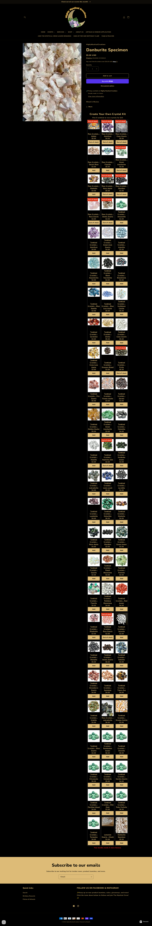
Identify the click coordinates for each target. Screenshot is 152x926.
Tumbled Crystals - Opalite (94, 570)
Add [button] (93, 170)
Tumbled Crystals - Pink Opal (107, 804)
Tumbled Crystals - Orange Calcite (121, 717)
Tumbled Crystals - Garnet (122, 396)
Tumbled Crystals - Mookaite (122, 513)
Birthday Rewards (29, 896)
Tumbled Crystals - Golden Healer (94, 426)
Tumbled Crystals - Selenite (122, 629)
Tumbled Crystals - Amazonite (122, 214)
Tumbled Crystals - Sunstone (108, 687)
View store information (96, 96)
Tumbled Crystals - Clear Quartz (122, 334)
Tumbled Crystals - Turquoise (94, 834)
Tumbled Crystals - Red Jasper (121, 600)
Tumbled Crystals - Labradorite (93, 485)
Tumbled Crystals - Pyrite (122, 365)
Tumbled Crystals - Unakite (94, 717)
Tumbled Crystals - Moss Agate (93, 542)
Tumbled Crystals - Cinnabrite (108, 776)
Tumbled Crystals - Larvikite (122, 485)
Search (25, 893)
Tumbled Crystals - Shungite (94, 657)
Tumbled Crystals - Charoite (122, 748)
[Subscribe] (91, 877)
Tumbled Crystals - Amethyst (94, 244)
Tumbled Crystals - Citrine (108, 334)
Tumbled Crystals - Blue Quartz (94, 748)
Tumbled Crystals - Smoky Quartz (107, 657)
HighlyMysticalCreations (72, 922)
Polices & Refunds (29, 899)
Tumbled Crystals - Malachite (108, 513)
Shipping (89, 58)
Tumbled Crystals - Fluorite (94, 600)
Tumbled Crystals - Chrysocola (93, 776)
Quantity (89, 65)
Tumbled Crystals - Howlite (94, 457)
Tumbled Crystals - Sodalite (122, 657)
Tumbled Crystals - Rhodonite (94, 629)
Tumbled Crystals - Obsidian (108, 542)
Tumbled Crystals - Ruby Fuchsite (121, 804)
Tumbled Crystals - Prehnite (122, 570)
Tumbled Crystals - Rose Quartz (108, 629)
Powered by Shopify (85, 922)
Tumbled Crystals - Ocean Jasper (121, 542)
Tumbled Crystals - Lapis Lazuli (107, 485)
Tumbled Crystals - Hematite (122, 426)
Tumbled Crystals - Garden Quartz (121, 776)
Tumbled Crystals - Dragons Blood (108, 365)
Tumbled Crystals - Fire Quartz (93, 396)
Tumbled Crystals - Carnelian (94, 334)
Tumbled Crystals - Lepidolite (94, 513)
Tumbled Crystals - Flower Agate (107, 396)
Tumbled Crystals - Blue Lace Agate (108, 306)
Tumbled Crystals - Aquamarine (94, 275)
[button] (25, 17)
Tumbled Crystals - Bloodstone (121, 275)
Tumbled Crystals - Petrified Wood (94, 804)
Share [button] (90, 107)
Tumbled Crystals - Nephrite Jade (107, 457)
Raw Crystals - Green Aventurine (121, 162)
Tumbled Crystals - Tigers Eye (121, 687)
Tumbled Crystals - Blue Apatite (94, 306)
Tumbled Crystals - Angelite (122, 244)
